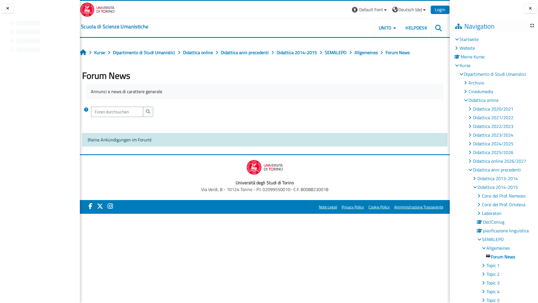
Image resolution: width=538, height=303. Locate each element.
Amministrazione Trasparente (418, 207)
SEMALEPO (493, 239)
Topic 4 (493, 291)
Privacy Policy (353, 207)
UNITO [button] (385, 27)
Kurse (465, 65)
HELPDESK (416, 27)
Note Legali (328, 207)
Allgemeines (498, 248)
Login (440, 9)
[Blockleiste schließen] (530, 8)
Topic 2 (493, 274)
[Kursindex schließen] (7, 8)
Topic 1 (493, 265)
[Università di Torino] (97, 9)
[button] (370, 9)
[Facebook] (90, 206)
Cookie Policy (379, 207)
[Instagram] (110, 206)
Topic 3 (493, 282)
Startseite (469, 39)
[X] (100, 206)
